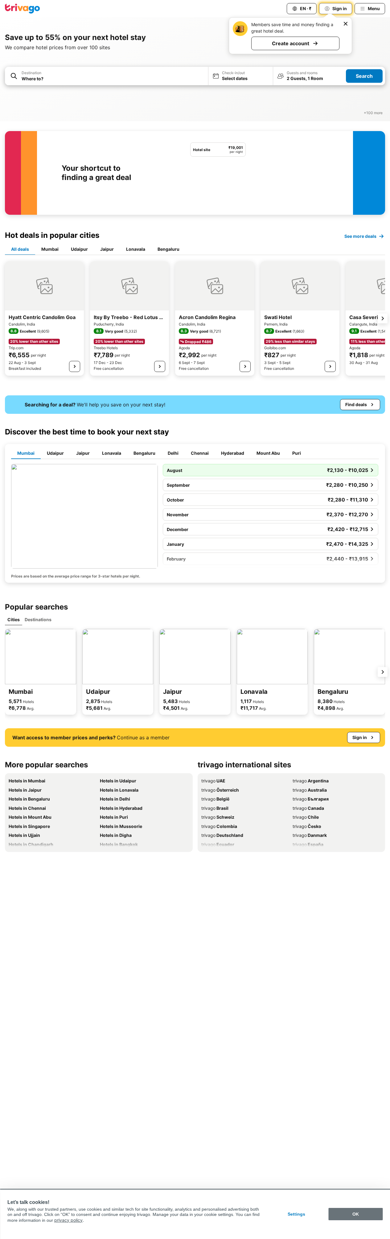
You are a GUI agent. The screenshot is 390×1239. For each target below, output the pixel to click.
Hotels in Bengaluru (29, 798)
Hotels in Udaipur (118, 780)
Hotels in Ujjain (24, 835)
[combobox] (106, 76)
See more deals (360, 236)
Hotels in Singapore (29, 826)
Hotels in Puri (114, 817)
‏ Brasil (214, 808)
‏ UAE (213, 780)
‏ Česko (307, 826)
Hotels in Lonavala (119, 790)
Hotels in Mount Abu (30, 817)
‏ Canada (308, 808)
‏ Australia (310, 790)
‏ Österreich (220, 790)
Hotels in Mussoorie (121, 826)
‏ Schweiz (217, 817)
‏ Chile (306, 817)
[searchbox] (113, 78)
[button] (106, 76)
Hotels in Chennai (27, 808)
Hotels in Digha (116, 835)
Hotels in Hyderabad (121, 808)
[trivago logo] (22, 9)
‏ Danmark (310, 835)
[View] (74, 366)
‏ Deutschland (222, 835)
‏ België (215, 798)
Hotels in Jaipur (25, 790)
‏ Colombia (219, 826)
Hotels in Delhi (115, 798)
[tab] (20, 249)
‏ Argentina (311, 780)
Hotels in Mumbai (27, 780)
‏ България (311, 798)
